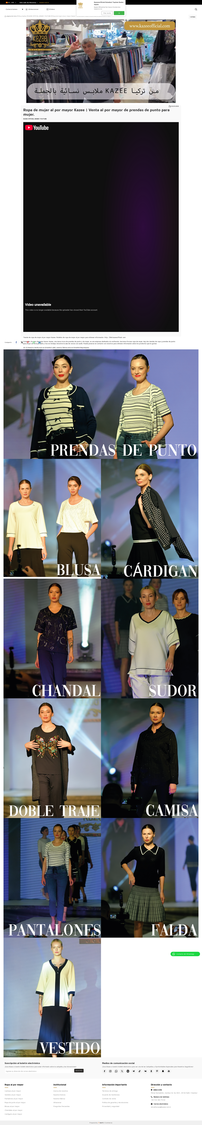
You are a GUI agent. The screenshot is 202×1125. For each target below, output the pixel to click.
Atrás (192, 17)
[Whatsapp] (116, 1071)
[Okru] (151, 1071)
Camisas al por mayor (13, 1091)
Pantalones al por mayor (14, 1099)
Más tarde (107, 13)
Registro (79, 1070)
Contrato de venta (109, 1099)
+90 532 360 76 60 (158, 1100)
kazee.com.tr (44, 3)
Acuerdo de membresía (110, 1095)
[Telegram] (133, 1071)
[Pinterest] (157, 1071)
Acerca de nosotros (60, 1091)
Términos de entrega (110, 1091)
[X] (122, 1071)
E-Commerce (107, 1123)
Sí (119, 13)
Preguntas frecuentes (61, 1106)
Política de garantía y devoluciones (115, 1102)
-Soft (100, 1123)
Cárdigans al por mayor (13, 1114)
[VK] (145, 1071)
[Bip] (128, 1071)
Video (52, 9)
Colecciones (12, 9)
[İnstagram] (110, 1071)
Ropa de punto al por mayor (15, 1102)
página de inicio (12, 16)
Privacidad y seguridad (110, 1106)
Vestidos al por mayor (13, 1095)
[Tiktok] (139, 1071)
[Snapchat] (163, 1071)
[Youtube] (168, 1071)
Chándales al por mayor (13, 1110)
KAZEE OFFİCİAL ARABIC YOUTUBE (39, 16)
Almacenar (34, 9)
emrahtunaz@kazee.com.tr (161, 1107)
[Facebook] (104, 1071)
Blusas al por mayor (12, 1106)
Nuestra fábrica (59, 1099)
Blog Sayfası (22, 16)
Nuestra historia (59, 1095)
